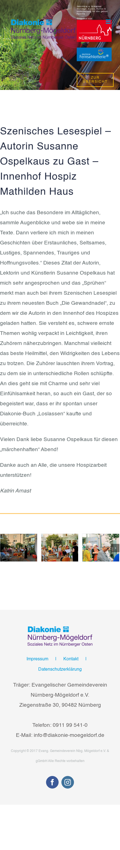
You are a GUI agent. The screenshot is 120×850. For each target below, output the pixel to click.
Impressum (37, 659)
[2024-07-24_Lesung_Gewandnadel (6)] (59, 547)
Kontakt (70, 659)
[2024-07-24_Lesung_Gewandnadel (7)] (18, 547)
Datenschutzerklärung (60, 669)
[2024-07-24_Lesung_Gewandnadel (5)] (100, 547)
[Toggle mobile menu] (109, 22)
